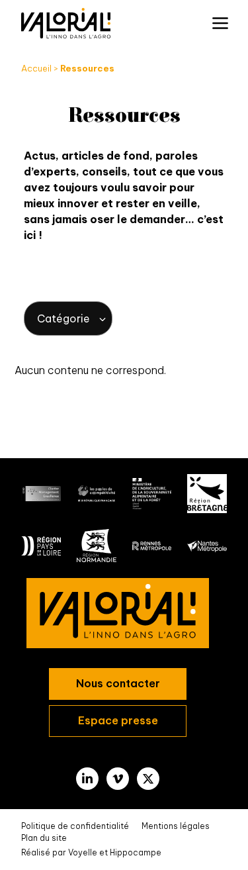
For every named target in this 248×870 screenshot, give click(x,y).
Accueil (36, 68)
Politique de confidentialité (75, 826)
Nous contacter (118, 683)
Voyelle (82, 852)
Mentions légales (176, 826)
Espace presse (118, 720)
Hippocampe (135, 852)
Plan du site (44, 838)
